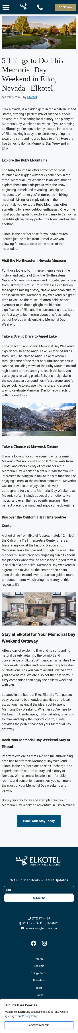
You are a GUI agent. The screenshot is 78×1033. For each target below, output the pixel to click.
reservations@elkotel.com (41, 928)
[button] (6, 7)
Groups (39, 995)
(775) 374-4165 (41, 918)
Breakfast (39, 980)
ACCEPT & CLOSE (39, 1025)
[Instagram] (44, 943)
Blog (39, 987)
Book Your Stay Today (39, 821)
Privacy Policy (30, 1016)
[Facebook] (33, 943)
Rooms (39, 958)
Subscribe (39, 898)
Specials (39, 966)
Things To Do (39, 973)
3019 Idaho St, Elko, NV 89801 (40, 923)
